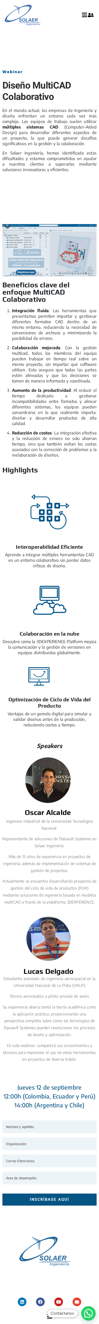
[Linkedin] (22, 1302)
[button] (88, 1313)
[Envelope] (77, 1302)
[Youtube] (58, 1302)
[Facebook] (40, 1302)
